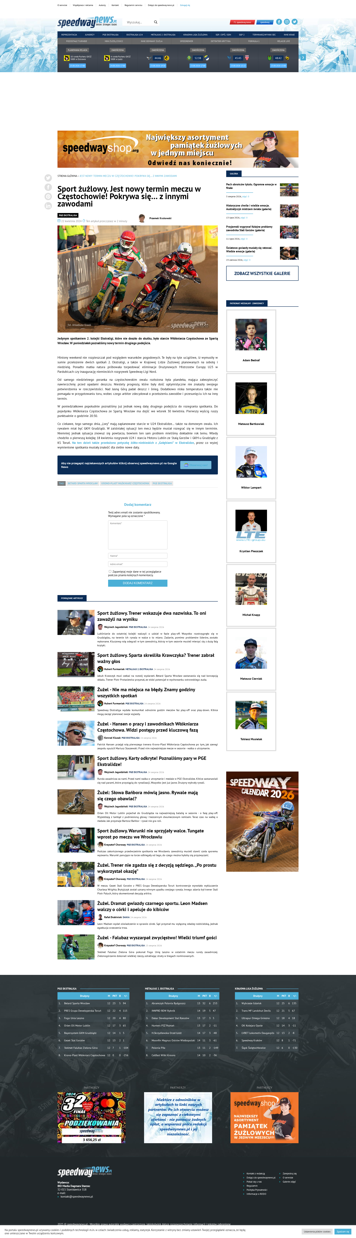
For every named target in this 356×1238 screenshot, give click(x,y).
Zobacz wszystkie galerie (262, 273)
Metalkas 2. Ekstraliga (163, 34)
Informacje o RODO (256, 1194)
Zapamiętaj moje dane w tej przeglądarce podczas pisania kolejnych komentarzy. (134, 573)
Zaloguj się (185, 5)
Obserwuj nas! (198, 465)
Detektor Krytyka (220, 41)
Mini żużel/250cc (114, 41)
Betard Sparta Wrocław (83, 483)
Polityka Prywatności (256, 1189)
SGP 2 (242, 34)
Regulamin (252, 1185)
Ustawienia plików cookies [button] (317, 1231)
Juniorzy (90, 34)
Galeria (234, 173)
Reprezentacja (69, 34)
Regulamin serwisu (133, 5)
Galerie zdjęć (289, 1181)
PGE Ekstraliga (110, 34)
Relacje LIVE (283, 41)
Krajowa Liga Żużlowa (195, 34)
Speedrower (186, 41)
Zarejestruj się (289, 1173)
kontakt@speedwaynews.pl (77, 1196)
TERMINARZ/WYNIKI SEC (264, 34)
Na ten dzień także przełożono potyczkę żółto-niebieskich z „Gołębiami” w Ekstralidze (133, 443)
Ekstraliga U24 (134, 34)
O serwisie (62, 5)
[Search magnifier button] (155, 22)
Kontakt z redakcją (255, 1173)
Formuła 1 (254, 41)
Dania (126, 917)
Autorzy (102, 5)
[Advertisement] (178, 103)
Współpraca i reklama (83, 5)
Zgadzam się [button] (343, 1231)
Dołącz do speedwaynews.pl (161, 5)
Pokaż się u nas (254, 1181)
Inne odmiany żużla (151, 41)
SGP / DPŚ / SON (223, 34)
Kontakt (115, 5)
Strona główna (67, 176)
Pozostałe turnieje (76, 41)
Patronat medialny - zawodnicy (247, 303)
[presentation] (53, 57)
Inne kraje (289, 34)
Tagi (61, 483)
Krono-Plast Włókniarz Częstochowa (125, 483)
